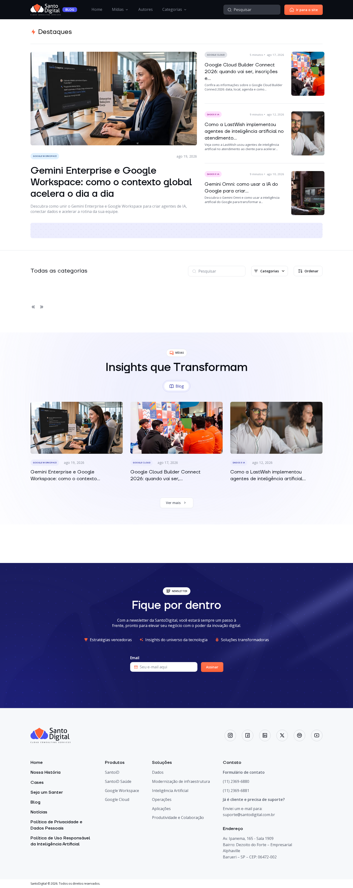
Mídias (118, 9)
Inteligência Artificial (170, 790)
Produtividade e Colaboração (178, 817)
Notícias (38, 812)
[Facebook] (247, 735)
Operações (161, 799)
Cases (37, 782)
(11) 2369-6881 (236, 790)
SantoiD (112, 772)
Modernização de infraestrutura (181, 781)
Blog (35, 802)
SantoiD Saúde (118, 781)
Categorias (172, 9)
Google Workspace (122, 790)
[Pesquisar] (229, 9)
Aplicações (161, 808)
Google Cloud (117, 799)
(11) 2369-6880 (236, 781)
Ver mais (173, 502)
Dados (158, 772)
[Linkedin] (265, 735)
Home (96, 9)
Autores (145, 9)
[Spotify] (299, 735)
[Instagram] (230, 735)
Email (134, 658)
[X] (282, 735)
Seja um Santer (46, 792)
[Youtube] (317, 735)
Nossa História (45, 772)
